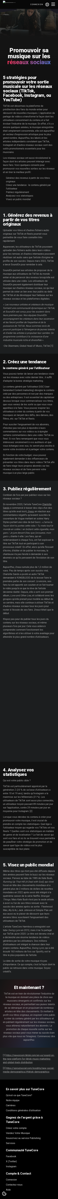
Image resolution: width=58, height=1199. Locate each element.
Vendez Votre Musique (18, 1133)
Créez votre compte (16, 1128)
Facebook (11, 1156)
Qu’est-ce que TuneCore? (19, 1095)
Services (10, 1143)
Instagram (11, 1166)
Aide (8, 1189)
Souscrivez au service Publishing (23, 1138)
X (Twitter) (11, 1161)
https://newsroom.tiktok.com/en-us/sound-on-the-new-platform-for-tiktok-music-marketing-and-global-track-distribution (29, 1059)
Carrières (10, 1105)
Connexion (36, 4)
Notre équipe (12, 1100)
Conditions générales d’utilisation (23, 1110)
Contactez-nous (14, 1184)
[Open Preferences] (4, 1194)
